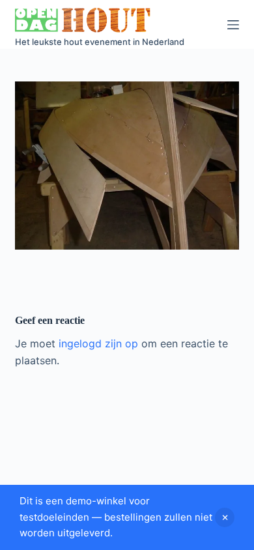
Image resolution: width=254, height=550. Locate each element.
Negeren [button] (224, 517)
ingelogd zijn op (98, 343)
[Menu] (233, 25)
